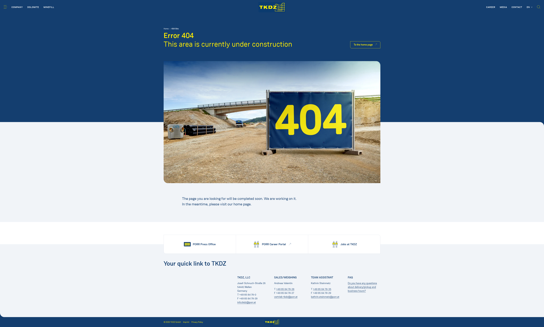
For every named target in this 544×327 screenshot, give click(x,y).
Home (166, 28)
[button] (5, 7)
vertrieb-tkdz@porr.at (286, 296)
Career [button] (490, 7)
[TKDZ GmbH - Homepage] (272, 7)
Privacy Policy (197, 322)
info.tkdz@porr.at (246, 302)
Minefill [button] (48, 7)
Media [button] (503, 7)
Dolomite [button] (33, 7)
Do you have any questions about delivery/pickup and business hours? (362, 287)
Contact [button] (517, 7)
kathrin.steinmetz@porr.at (325, 296)
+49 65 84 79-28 (285, 289)
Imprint (186, 322)
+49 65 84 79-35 (322, 289)
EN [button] (529, 7)
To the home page (363, 44)
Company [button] (17, 7)
